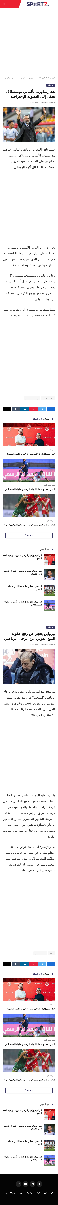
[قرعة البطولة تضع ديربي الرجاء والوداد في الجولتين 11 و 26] (29, 505)
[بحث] (4, 4)
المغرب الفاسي (48, 398)
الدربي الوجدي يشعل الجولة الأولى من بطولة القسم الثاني (30, 489)
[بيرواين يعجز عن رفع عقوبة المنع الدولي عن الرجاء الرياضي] (29, 666)
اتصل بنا (21, 1192)
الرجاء (52, 953)
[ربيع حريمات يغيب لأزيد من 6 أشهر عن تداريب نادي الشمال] (49, 574)
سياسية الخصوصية (10, 1192)
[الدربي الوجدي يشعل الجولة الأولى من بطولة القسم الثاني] (29, 470)
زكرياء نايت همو (46, 102)
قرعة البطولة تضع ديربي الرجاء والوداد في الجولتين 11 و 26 (29, 524)
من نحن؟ (30, 1192)
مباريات (51, 1192)
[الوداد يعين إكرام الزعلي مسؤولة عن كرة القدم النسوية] (29, 434)
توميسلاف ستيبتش (32, 398)
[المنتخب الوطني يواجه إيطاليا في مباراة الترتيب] (49, 590)
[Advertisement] (29, 42)
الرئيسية (52, 78)
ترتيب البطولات (41, 1192)
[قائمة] (53, 4)
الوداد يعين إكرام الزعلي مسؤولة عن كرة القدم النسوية (31, 453)
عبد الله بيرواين (40, 953)
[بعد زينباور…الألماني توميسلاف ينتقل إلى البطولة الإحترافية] (29, 124)
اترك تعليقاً (29, 535)
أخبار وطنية (43, 78)
